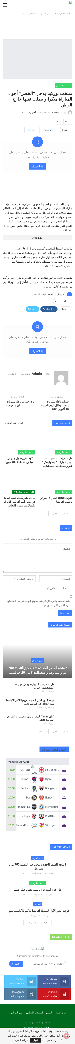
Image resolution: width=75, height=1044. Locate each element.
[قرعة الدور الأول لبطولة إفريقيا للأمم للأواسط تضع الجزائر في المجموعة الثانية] (64, 704)
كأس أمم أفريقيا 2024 (24, 491)
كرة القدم (61, 1012)
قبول (35, 1040)
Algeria (47, 1027)
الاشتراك (36, 166)
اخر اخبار (60, 294)
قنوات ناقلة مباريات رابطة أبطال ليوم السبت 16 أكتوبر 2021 (55, 405)
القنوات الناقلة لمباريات (54, 749)
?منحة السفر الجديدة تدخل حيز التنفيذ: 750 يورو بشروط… (37, 866)
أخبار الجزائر (37, 660)
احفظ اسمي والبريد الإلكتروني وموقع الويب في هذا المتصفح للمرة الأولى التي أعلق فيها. (39, 603)
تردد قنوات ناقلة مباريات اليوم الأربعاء (20, 403)
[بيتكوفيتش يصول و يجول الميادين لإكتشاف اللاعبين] (19, 443)
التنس (49, 1012)
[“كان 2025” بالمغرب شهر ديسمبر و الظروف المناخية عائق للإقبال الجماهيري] (64, 720)
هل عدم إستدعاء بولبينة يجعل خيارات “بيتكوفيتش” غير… (34, 685)
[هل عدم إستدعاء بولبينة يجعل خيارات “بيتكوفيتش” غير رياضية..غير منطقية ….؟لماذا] (56, 443)
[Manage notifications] (66, 1036)
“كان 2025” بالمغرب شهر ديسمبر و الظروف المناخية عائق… (30, 718)
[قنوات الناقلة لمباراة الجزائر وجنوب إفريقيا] (56, 482)
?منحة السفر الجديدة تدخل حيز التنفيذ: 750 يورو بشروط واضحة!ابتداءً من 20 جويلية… (37, 670)
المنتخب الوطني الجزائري (43, 294)
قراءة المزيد (21, 1040)
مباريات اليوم (16, 1012)
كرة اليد (37, 904)
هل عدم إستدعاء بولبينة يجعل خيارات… (37, 889)
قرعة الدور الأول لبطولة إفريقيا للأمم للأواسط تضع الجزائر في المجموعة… (30, 701)
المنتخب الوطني (63, 85)
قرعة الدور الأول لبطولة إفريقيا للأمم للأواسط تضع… (38, 910)
